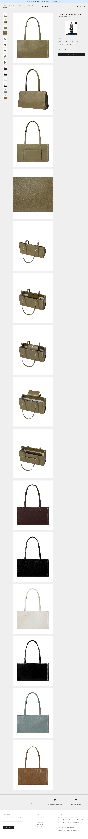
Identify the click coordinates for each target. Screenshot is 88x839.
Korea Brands (21, 5)
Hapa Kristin (13, 7)
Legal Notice (39, 820)
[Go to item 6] (5, 44)
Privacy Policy (40, 822)
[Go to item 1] (5, 15)
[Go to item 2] (5, 21)
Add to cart (71, 54)
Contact (22, 7)
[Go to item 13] (5, 85)
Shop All (11, 5)
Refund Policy (40, 824)
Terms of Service (40, 829)
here (59, 1)
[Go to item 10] (5, 68)
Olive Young (31, 5)
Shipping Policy (40, 826)
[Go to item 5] (5, 38)
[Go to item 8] (5, 56)
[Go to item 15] (5, 97)
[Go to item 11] (5, 73)
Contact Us (39, 817)
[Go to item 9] (5, 62)
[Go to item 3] (5, 27)
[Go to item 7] (5, 50)
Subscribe (8, 827)
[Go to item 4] (5, 33)
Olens (5, 7)
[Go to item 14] (5, 91)
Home (4, 5)
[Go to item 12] (5, 79)
